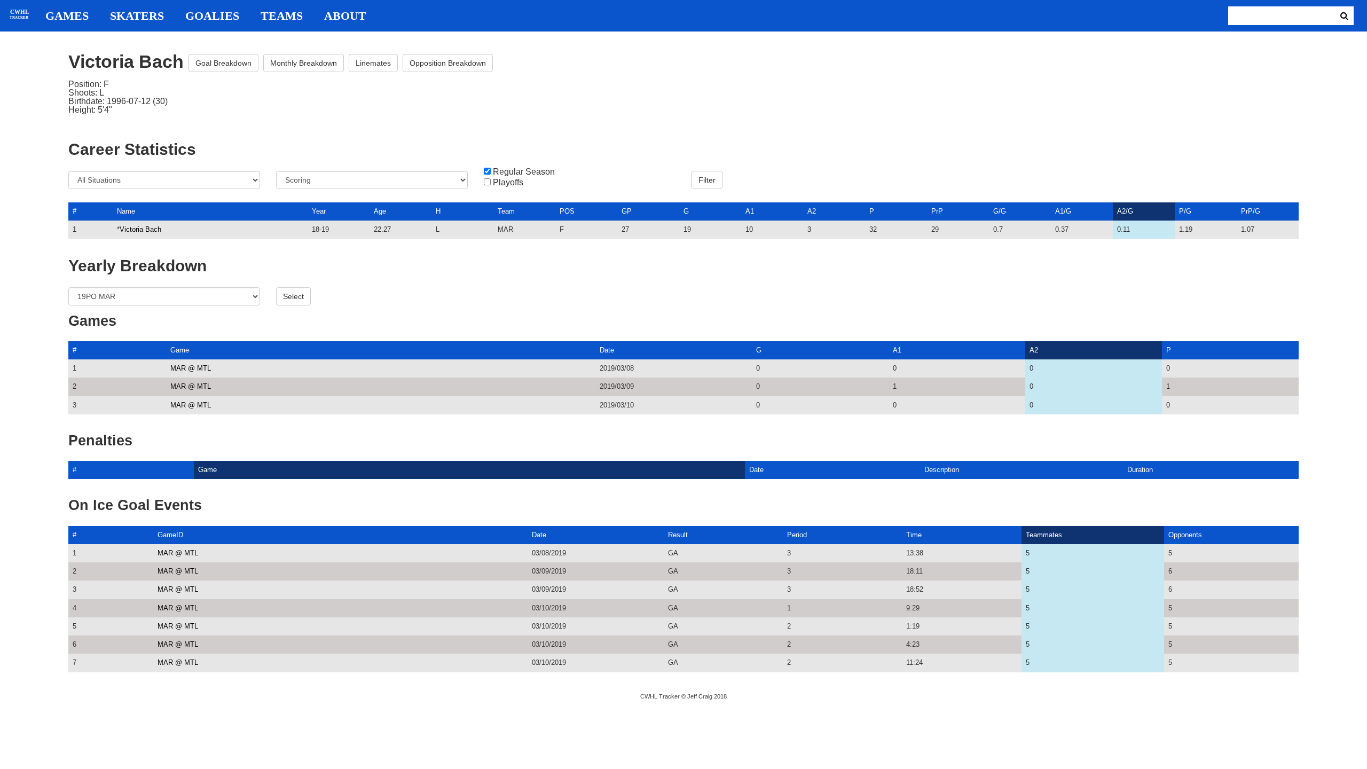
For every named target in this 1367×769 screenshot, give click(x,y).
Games (67, 16)
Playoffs (508, 182)
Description (941, 470)
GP (627, 211)
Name (126, 211)
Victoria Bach (140, 229)
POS (567, 211)
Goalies (212, 16)
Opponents (1185, 535)
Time (914, 535)
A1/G (1063, 211)
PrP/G (1250, 211)
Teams (282, 16)
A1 (749, 211)
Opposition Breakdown (448, 63)
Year (319, 211)
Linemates (373, 63)
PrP (937, 211)
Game (179, 350)
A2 (811, 211)
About (345, 16)
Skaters (137, 16)
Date (607, 350)
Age (380, 211)
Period (797, 535)
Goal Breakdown (223, 63)
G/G (999, 211)
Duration (1140, 470)
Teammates (1044, 535)
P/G (1185, 211)
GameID (170, 535)
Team (506, 211)
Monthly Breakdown (303, 63)
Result (678, 535)
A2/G (1125, 211)
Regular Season (524, 172)
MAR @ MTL (190, 368)
